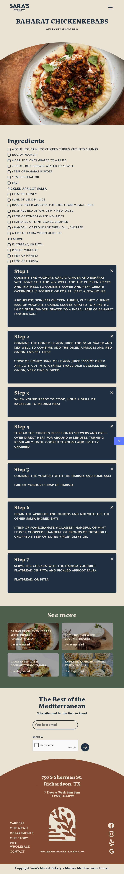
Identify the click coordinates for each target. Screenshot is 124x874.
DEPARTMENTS (21, 833)
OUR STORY (19, 838)
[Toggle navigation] (110, 7)
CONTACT (17, 851)
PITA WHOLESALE (20, 845)
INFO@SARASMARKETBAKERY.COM (62, 852)
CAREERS (17, 823)
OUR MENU (19, 828)
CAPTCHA (38, 737)
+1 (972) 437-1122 (62, 796)
